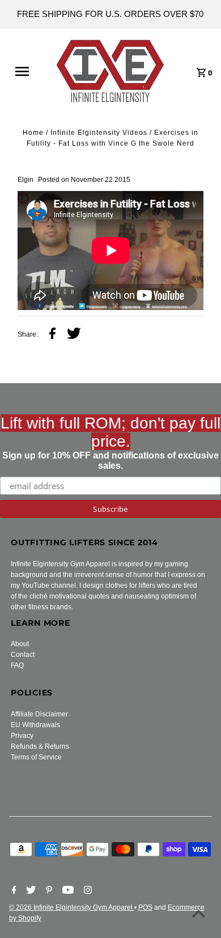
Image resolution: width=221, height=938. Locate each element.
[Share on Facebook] (52, 335)
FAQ (17, 665)
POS (145, 907)
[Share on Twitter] (74, 335)
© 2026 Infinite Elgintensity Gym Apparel (71, 907)
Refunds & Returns (40, 746)
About (20, 644)
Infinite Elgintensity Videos (98, 133)
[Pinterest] (47, 891)
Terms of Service (36, 757)
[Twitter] (29, 891)
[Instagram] (86, 891)
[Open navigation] (27, 71)
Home (33, 133)
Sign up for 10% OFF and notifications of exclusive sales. (110, 442)
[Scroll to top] (198, 915)
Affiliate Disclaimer (39, 714)
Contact (23, 655)
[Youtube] (67, 891)
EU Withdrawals (35, 725)
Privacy (22, 736)
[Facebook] (12, 891)
